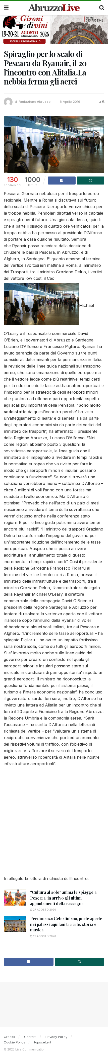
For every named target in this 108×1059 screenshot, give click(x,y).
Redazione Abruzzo (34, 102)
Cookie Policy (14, 1042)
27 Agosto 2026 (44, 909)
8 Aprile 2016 (70, 102)
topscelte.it (42, 1042)
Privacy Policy (56, 1037)
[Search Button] (101, 7)
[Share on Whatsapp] (90, 180)
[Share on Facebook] (62, 180)
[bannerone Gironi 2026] (54, 29)
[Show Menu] (6, 7)
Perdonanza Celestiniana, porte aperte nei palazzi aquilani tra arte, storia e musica (66, 924)
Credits (9, 1037)
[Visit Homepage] (54, 8)
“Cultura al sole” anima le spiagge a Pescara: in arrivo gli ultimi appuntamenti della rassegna (63, 898)
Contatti (30, 1037)
